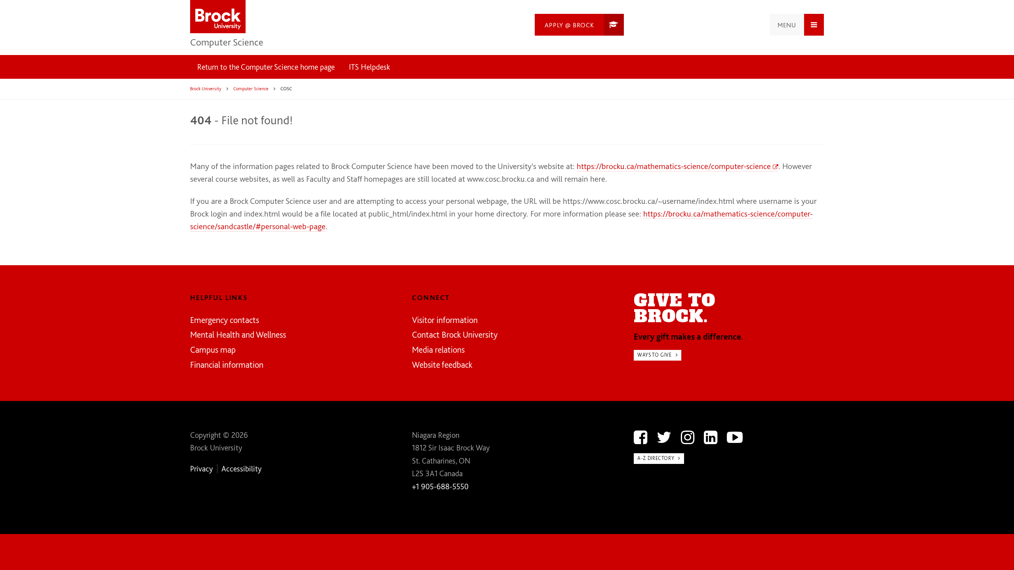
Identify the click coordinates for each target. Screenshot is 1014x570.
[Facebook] (640, 437)
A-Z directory (655, 458)
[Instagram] (687, 437)
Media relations (438, 349)
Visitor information (445, 320)
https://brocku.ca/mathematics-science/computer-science (674, 166)
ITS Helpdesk (369, 67)
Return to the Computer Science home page (266, 67)
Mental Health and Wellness (238, 334)
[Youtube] (735, 437)
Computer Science (226, 42)
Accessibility (241, 468)
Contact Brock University (454, 334)
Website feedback (442, 364)
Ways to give (654, 355)
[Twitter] (664, 437)
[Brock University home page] (218, 17)
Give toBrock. (674, 308)
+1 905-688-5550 (440, 486)
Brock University (205, 88)
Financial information (226, 364)
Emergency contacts (224, 320)
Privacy (201, 468)
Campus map (213, 349)
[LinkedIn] (710, 437)
